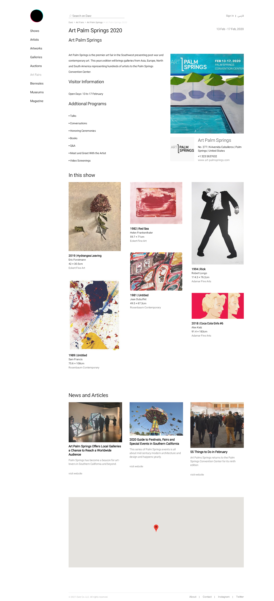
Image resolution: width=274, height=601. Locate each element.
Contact (207, 597)
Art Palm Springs (95, 22)
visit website (75, 473)
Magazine (36, 101)
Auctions (36, 65)
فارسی (241, 16)
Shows (34, 30)
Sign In (230, 16)
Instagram (224, 597)
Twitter (240, 597)
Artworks (36, 48)
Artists (34, 39)
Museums (37, 92)
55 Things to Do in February (208, 451)
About (192, 597)
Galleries (36, 57)
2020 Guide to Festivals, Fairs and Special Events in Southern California (154, 441)
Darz (71, 22)
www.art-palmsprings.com (214, 160)
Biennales (36, 83)
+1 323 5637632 (207, 156)
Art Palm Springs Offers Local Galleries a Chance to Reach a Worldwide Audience (95, 450)
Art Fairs (35, 74)
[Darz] (36, 15)
